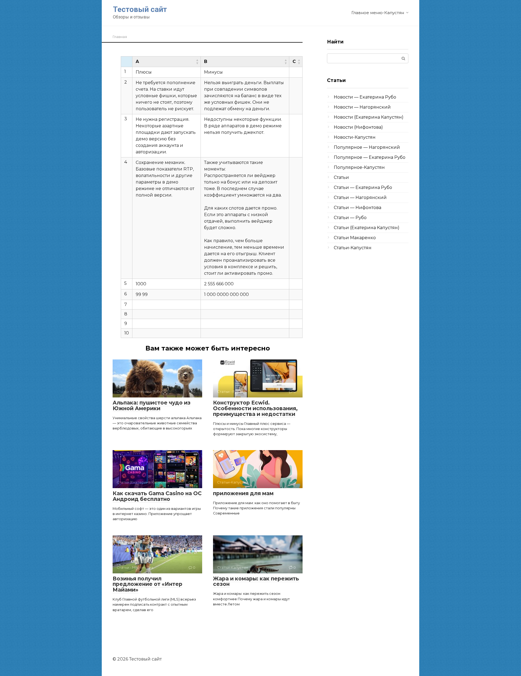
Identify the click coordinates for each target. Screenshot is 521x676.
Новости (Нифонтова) (358, 127)
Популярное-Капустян (359, 167)
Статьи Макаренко (355, 237)
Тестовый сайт (140, 9)
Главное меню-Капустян (377, 12)
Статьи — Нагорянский (360, 197)
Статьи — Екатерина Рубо (363, 187)
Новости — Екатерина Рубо (365, 97)
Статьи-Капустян (352, 247)
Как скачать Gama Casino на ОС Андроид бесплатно (157, 496)
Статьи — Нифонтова (357, 207)
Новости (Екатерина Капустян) (369, 117)
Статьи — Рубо (350, 217)
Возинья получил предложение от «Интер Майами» (147, 584)
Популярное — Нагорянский (367, 147)
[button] (197, 61)
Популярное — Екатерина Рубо (369, 157)
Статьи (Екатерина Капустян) (366, 227)
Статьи (341, 177)
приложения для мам (243, 493)
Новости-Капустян (355, 137)
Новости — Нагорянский (362, 107)
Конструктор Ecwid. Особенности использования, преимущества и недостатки (255, 408)
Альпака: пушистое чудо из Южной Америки (151, 406)
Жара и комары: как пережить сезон (256, 581)
